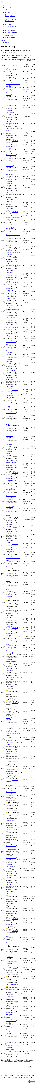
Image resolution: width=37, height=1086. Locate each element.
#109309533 (15, 446)
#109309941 (15, 535)
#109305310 (15, 841)
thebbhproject (10, 653)
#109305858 (15, 868)
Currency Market (10, 16)
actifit (7, 263)
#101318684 (15, 768)
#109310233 (15, 247)
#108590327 (15, 815)
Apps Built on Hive (10, 26)
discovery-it (9, 727)
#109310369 (15, 283)
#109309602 (15, 381)
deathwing (9, 183)
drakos (8, 344)
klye (7, 905)
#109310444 (15, 300)
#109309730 (15, 464)
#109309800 (15, 663)
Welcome (7, 12)
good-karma (9, 139)
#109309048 (15, 967)
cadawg (8, 718)
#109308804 (15, 591)
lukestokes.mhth (11, 829)
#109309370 (15, 628)
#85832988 (15, 693)
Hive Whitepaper (10, 32)
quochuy (8, 272)
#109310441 (15, 114)
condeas (8, 794)
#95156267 (15, 758)
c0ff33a (8, 498)
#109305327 (15, 1007)
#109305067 (15, 958)
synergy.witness (11, 480)
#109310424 (15, 132)
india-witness (10, 866)
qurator (8, 581)
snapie (8, 635)
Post (6, 9)
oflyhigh (8, 281)
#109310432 (15, 221)
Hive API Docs (9, 30)
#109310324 (15, 345)
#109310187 (15, 265)
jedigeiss (8, 945)
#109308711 (15, 544)
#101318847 (15, 898)
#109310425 (15, 167)
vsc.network (9, 436)
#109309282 (15, 822)
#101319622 (15, 428)
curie (7, 598)
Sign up (7, 7)
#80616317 (15, 780)
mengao (8, 626)
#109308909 (15, 728)
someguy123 (10, 298)
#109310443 (15, 70)
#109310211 (15, 582)
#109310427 (15, 87)
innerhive (9, 670)
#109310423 (15, 141)
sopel (7, 965)
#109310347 (15, 336)
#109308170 (15, 619)
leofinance (9, 361)
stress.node (9, 1049)
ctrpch (8, 533)
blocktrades (9, 112)
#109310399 (15, 354)
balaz (7, 590)
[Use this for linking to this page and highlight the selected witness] (8, 68)
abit (7, 210)
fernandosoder (10, 875)
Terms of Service (10, 37)
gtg (7, 68)
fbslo (7, 735)
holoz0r (8, 524)
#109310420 (15, 185)
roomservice (9, 848)
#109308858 (15, 681)
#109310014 (15, 517)
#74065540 (15, 712)
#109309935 (15, 490)
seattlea (8, 515)
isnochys (8, 1023)
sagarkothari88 (10, 462)
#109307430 (15, 919)
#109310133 (15, 328)
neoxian (8, 388)
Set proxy (31, 1082)
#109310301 (15, 372)
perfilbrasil (9, 957)
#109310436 (15, 229)
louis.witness (10, 317)
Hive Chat (8, 24)
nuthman (8, 884)
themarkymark (10, 157)
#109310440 (15, 96)
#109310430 (15, 78)
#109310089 (15, 645)
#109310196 (15, 746)
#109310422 (15, 123)
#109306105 (15, 1033)
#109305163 (15, 877)
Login (2, 42)
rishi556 (8, 353)
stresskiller (9, 608)
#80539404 (15, 703)
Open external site (10, 75)
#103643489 (15, 603)
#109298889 (15, 1024)
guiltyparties (9, 192)
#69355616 (15, 852)
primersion (9, 617)
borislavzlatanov (11, 858)
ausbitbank (9, 148)
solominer (9, 379)
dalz (7, 326)
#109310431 (15, 158)
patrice (8, 763)
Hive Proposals (9, 21)
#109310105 (15, 363)
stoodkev (9, 86)
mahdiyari (9, 219)
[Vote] (4, 72)
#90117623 (15, 989)
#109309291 (15, 407)
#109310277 (15, 274)
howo (8, 246)
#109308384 (15, 654)
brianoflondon (10, 370)
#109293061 (15, 1042)
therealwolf (9, 166)
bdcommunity (10, 551)
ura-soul (8, 445)
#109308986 (15, 482)
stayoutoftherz (10, 489)
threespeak (9, 175)
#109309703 (15, 719)
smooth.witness (10, 237)
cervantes (9, 688)
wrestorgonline (10, 839)
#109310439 (15, 150)
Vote (30, 1067)
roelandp (8, 121)
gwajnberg (9, 785)
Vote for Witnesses (10, 19)
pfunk (8, 893)
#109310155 (15, 256)
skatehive (9, 679)
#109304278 (15, 937)
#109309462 (15, 636)
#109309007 (15, 455)
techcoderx (9, 290)
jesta (7, 307)
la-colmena (9, 926)
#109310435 (15, 203)
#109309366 (15, 552)
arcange (8, 95)
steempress (9, 698)
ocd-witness (9, 77)
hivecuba (9, 453)
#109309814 (15, 390)
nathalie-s (9, 996)
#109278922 (15, 1051)
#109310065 (15, 291)
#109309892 (15, 416)
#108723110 (15, 949)
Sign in (7, 5)
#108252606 (15, 573)
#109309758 (15, 437)
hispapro (8, 744)
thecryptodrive (10, 775)
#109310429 (15, 212)
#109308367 (15, 672)
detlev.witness (10, 415)
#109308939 (15, 526)
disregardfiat (10, 801)
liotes (7, 644)
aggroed (8, 708)
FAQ (6, 14)
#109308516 (15, 561)
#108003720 (15, 931)
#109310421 (15, 176)
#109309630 (15, 508)
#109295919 (15, 795)
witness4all (9, 1014)
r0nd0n (8, 753)
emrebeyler (9, 228)
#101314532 (15, 312)
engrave (8, 254)
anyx (7, 424)
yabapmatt (9, 130)
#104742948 (15, 979)
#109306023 (15, 886)
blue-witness (10, 820)
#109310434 (15, 194)
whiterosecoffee (11, 917)
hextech (8, 406)
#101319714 (15, 805)
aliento (8, 542)
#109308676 (15, 786)
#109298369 (15, 1015)
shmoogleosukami (11, 974)
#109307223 (15, 998)
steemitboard (10, 471)
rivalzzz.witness (11, 810)
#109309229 (15, 473)
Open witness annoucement (13, 84)
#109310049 (15, 319)
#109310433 (15, 238)
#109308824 (15, 499)
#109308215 (15, 610)
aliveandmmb (10, 1041)
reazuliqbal (9, 507)
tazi (7, 936)
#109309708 (15, 399)
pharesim (9, 201)
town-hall (9, 569)
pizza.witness (10, 397)
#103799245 (15, 910)
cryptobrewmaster (11, 984)
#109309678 (15, 859)
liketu (7, 560)
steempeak (9, 104)
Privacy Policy (9, 35)
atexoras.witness (11, 661)
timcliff (8, 335)
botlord (8, 1005)
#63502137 (15, 834)
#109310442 (15, 105)
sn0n (7, 1032)
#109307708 (15, 737)
